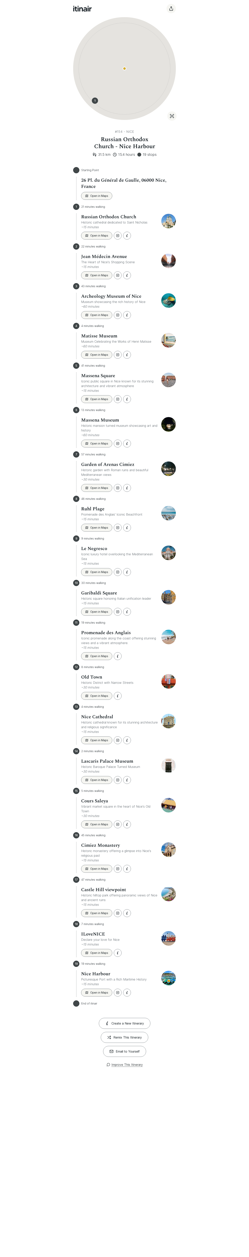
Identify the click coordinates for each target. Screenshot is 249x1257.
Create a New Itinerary (127, 1023)
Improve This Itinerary (127, 1065)
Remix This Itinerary (127, 1037)
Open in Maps (99, 195)
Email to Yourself (128, 1051)
